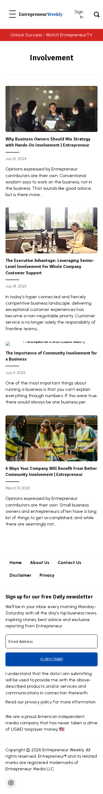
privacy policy (38, 701)
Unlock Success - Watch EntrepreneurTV (51, 34)
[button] (12, 14)
